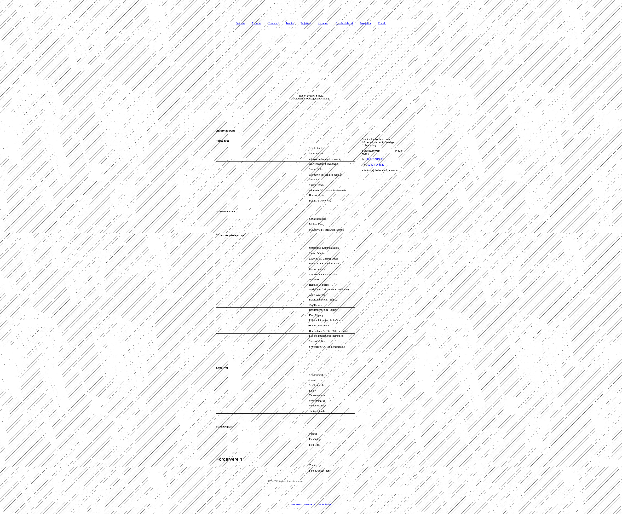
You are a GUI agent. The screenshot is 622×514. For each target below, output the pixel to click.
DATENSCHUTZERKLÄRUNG (318, 504)
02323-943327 (375, 159)
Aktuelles (256, 23)
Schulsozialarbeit (344, 23)
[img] (311, 9)
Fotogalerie (365, 23)
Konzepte (323, 23)
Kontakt (382, 23)
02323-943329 (376, 164)
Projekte (305, 23)
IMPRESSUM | (297, 504)
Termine (290, 23)
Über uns (272, 23)
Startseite (240, 23)
